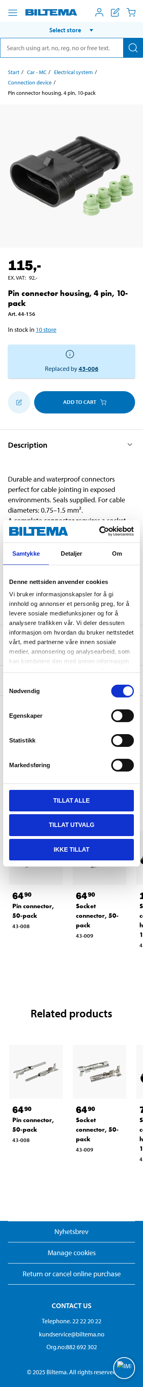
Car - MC (36, 72)
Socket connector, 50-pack (97, 915)
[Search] (133, 48)
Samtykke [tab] (26, 553)
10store (46, 329)
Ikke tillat (71, 849)
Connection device (30, 82)
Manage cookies (72, 1252)
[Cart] (131, 12)
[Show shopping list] (115, 12)
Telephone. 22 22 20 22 (71, 1321)
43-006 (89, 368)
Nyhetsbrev (71, 1231)
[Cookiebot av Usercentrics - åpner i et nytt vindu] (101, 531)
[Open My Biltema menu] (99, 12)
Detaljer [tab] (72, 553)
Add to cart (79, 402)
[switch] (122, 715)
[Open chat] (124, 1368)
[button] (71, 30)
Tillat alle (71, 800)
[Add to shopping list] (19, 402)
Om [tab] (117, 553)
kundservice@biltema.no (71, 1334)
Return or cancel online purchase (72, 1273)
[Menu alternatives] (12, 13)
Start (13, 72)
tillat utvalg (72, 824)
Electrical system (73, 72)
